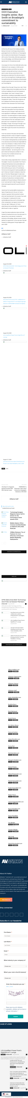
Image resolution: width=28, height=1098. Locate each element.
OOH (7, 468)
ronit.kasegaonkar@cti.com (16, 801)
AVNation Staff (6, 25)
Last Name (7, 941)
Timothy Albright (13, 829)
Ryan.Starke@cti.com (14, 808)
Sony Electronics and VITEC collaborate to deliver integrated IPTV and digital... (18, 614)
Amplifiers (3, 1054)
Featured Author (13, 732)
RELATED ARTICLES (8, 506)
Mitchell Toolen (12, 767)
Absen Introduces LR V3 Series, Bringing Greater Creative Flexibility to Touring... (18, 637)
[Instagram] (6, 914)
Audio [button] (11, 986)
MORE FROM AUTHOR (8, 508)
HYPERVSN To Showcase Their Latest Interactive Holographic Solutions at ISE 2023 (20, 489)
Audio (11, 1078)
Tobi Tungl (11, 836)
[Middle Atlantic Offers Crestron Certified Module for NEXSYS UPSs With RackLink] (5, 525)
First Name (7, 932)
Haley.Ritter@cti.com (14, 739)
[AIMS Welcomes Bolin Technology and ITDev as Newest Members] (14, 589)
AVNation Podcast (13, 683)
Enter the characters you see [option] (15, 984)
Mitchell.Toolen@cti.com (15, 774)
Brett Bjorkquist (12, 711)
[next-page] (5, 543)
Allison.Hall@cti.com (13, 669)
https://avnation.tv (11, 825)
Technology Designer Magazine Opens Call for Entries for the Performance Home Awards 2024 (17, 515)
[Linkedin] (13, 30)
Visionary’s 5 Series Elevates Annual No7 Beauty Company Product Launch (17, 1084)
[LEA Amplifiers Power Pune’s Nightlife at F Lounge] (5, 622)
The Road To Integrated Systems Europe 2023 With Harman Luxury (8, 488)
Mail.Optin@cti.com (13, 753)
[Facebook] (4, 30)
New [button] (7, 986)
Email (5, 951)
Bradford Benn (12, 704)
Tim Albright (11, 822)
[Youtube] (21, 914)
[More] (18, 30)
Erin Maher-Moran (13, 725)
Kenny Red (11, 746)
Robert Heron (12, 795)
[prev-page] (3, 543)
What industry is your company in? (15, 960)
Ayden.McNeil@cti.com (14, 697)
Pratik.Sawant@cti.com (14, 788)
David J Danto (12, 718)
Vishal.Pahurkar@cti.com (15, 843)
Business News (5, 6)
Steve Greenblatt (13, 815)
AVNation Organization (14, 676)
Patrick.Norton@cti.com (14, 781)
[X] (8, 30)
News (10, 9)
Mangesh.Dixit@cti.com (14, 760)
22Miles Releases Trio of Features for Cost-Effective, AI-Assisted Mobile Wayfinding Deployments (17, 535)
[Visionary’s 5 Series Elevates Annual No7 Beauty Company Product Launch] (5, 1085)
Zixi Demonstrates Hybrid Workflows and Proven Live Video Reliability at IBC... (17, 629)
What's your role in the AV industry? (15, 972)
